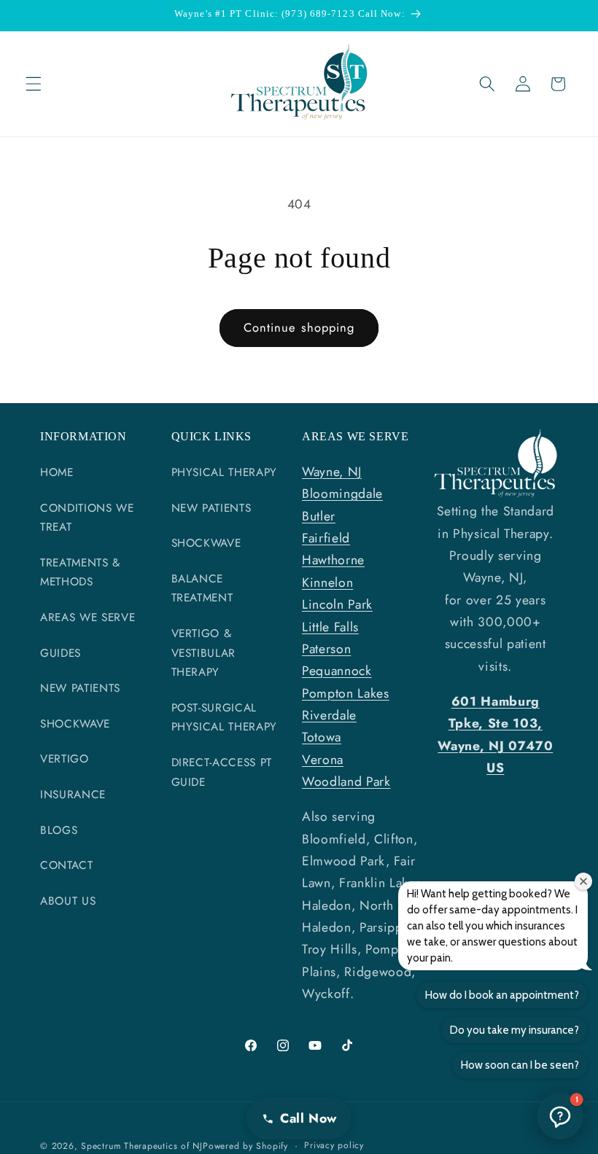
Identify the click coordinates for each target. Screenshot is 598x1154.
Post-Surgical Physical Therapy (224, 718)
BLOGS (58, 830)
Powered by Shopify (245, 1146)
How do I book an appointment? (502, 995)
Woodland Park (346, 781)
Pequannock (337, 670)
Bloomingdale (342, 493)
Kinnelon (327, 582)
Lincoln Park (337, 604)
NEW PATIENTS (80, 688)
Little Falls (330, 626)
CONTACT (66, 865)
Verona (322, 759)
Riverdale (329, 715)
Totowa (321, 737)
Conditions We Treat (87, 518)
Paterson (326, 648)
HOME (57, 472)
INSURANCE (73, 795)
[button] (33, 83)
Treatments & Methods (80, 572)
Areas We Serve (87, 617)
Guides (60, 653)
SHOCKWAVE (75, 724)
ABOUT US (68, 901)
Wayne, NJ (332, 471)
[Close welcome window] (583, 881)
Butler (318, 516)
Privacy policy (334, 1145)
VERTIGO (64, 759)
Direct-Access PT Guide (222, 772)
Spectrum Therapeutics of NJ (142, 1146)
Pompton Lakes (345, 693)
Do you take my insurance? (514, 1030)
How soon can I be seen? (520, 1065)
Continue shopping (299, 327)
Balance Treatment (202, 589)
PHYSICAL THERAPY (224, 472)
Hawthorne (333, 559)
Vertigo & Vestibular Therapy (203, 652)
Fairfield (326, 538)
